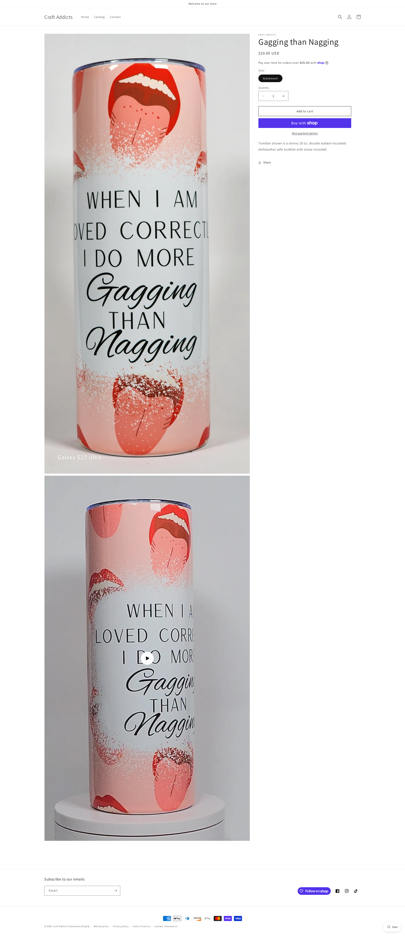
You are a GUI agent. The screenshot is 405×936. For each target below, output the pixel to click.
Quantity (263, 88)
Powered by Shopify (79, 926)
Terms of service (141, 926)
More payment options (305, 133)
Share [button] (267, 162)
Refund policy (101, 926)
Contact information (166, 926)
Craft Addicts (60, 926)
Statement (270, 78)
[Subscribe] (115, 891)
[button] (340, 17)
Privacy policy (121, 926)
